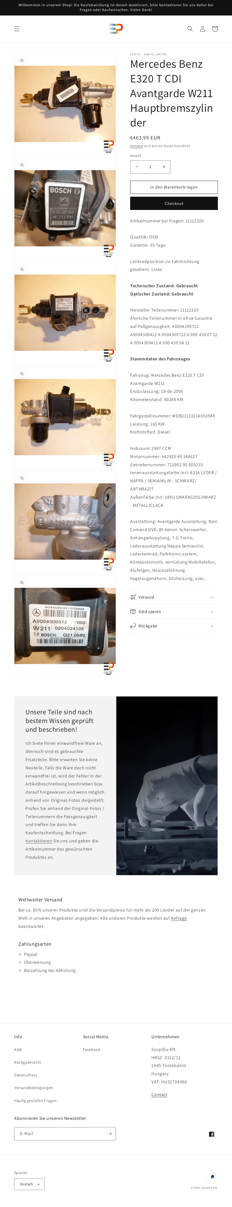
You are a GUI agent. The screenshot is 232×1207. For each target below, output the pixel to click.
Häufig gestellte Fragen (35, 1100)
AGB (18, 1049)
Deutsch (26, 1184)
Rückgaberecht (28, 1062)
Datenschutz (25, 1074)
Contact (159, 1095)
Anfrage (179, 918)
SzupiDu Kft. (210, 1188)
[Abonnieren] (109, 1133)
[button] (17, 29)
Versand (136, 146)
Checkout (174, 203)
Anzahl (135, 155)
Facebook (92, 1049)
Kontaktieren (38, 841)
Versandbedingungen (33, 1087)
